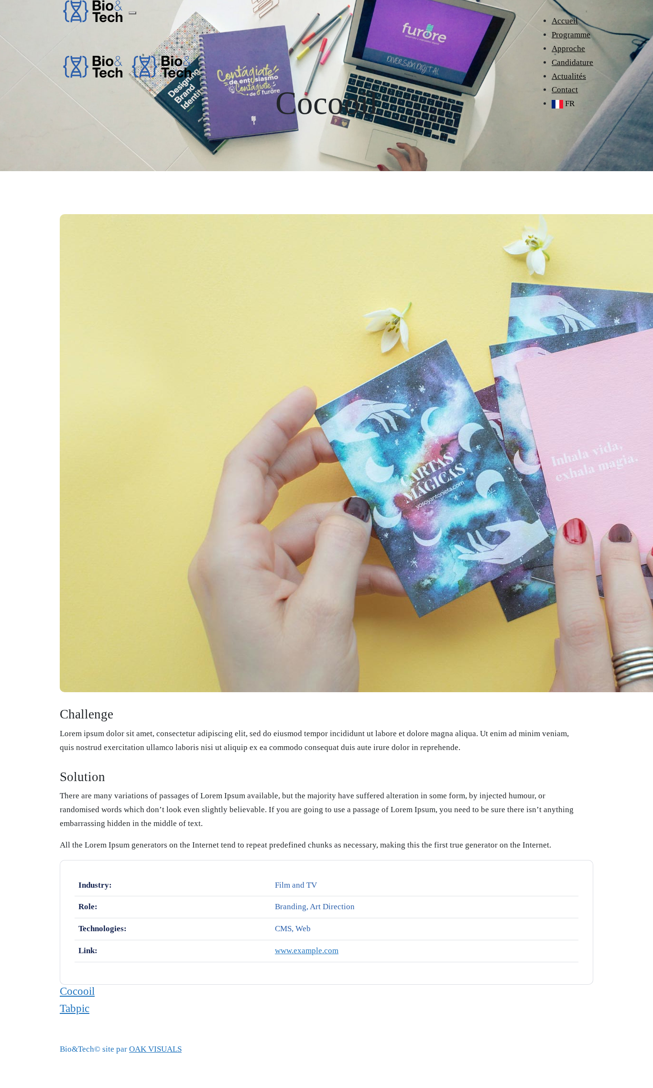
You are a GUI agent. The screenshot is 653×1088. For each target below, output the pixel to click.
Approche (568, 48)
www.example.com (306, 950)
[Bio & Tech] (93, 65)
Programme (571, 34)
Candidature (572, 62)
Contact (565, 89)
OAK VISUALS (155, 1049)
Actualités (569, 76)
